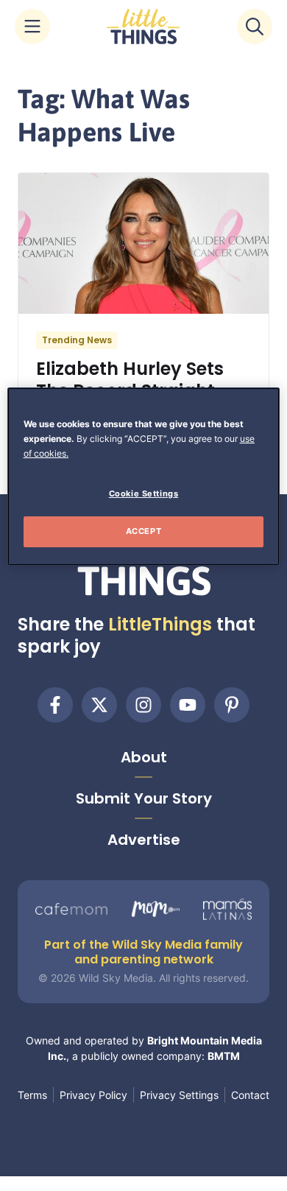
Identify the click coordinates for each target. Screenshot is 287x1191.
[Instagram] (143, 705)
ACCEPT (143, 531)
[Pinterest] (231, 705)
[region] (143, 476)
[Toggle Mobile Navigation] (32, 26)
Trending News (77, 340)
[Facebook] (55, 705)
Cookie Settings (144, 493)
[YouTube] (187, 705)
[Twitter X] (99, 705)
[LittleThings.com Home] (143, 26)
